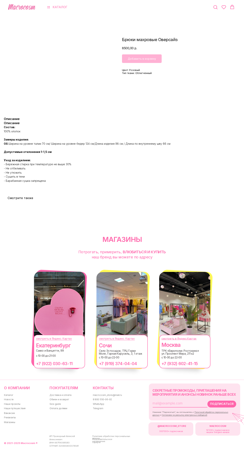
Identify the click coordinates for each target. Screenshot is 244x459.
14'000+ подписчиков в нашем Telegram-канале (218, 431)
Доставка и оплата (60, 395)
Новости (8, 399)
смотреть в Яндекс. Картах (54, 338)
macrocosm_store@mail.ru (107, 395)
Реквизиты (10, 417)
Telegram (98, 408)
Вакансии (9, 413)
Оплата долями (58, 408)
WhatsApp (98, 404)
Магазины (9, 422)
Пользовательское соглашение (102, 440)
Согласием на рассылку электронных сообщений (184, 415)
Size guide (55, 404)
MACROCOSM (217, 426)
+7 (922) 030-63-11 (54, 363)
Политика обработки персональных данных (111, 437)
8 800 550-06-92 (102, 399)
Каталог (8, 395)
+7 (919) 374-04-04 (118, 363)
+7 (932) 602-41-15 (179, 363)
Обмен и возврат (59, 399)
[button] (215, 7)
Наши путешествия (14, 408)
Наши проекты (12, 404)
